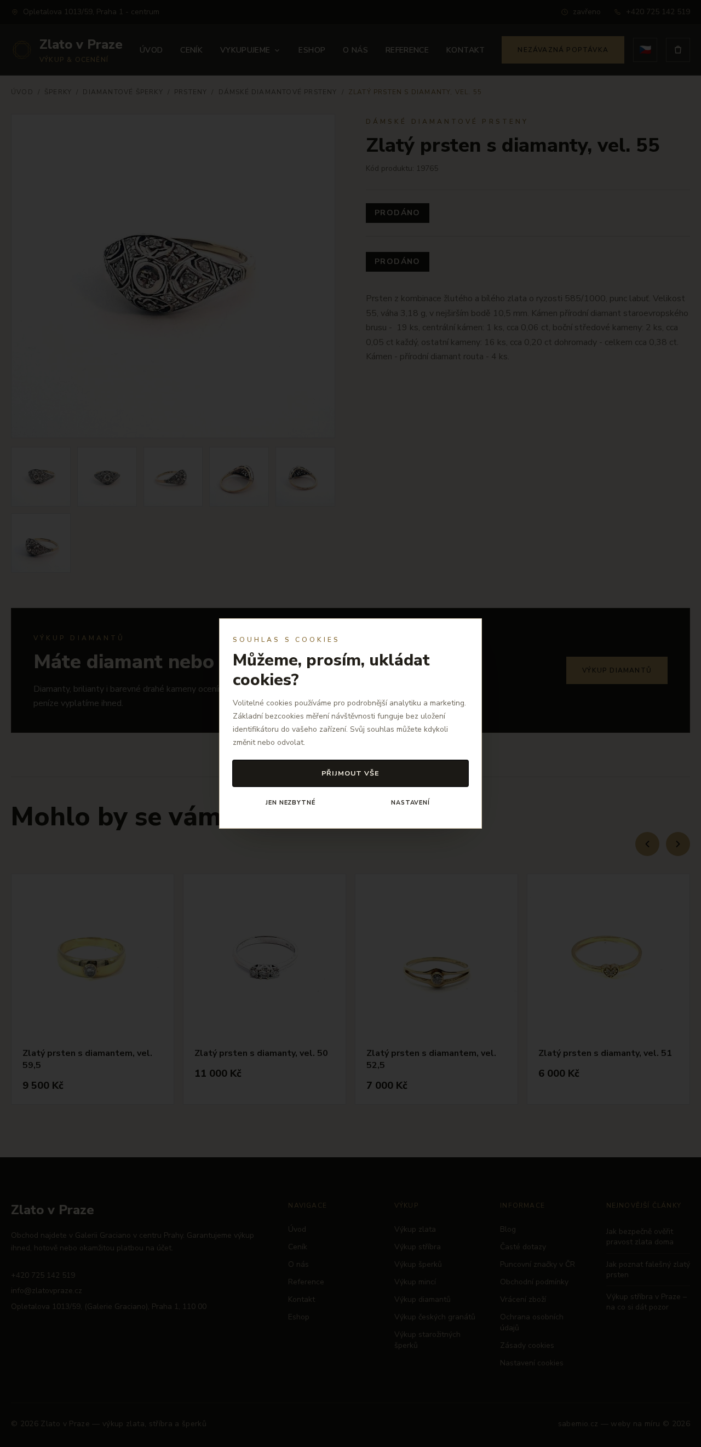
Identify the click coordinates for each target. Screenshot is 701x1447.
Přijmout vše (350, 773)
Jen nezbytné (290, 803)
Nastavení (410, 803)
